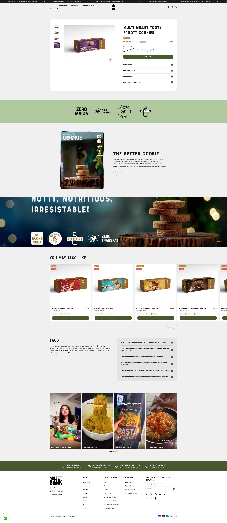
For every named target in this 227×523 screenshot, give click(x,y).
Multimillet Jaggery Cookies (147, 308)
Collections (63, 5)
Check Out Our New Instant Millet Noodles (22, 2)
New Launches (87, 486)
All (84, 505)
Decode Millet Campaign (111, 505)
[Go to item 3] (57, 39)
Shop (51, 5)
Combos (85, 508)
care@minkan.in (57, 495)
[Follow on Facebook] (146, 494)
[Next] (175, 419)
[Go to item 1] (57, 27)
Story (105, 482)
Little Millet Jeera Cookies (103, 308)
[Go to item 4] (57, 45)
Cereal (85, 497)
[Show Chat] (6, 518)
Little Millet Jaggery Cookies (62, 308)
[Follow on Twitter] (151, 494)
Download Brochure (110, 497)
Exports (106, 489)
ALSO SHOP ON (149, 498)
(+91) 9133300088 (57, 491)
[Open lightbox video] (65, 421)
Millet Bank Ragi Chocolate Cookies (192, 308)
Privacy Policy (129, 482)
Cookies (85, 493)
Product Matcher (88, 5)
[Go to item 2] (57, 33)
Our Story (74, 5)
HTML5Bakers (72, 516)
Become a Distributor (110, 501)
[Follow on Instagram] (155, 494)
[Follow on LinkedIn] (165, 494)
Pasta (85, 501)
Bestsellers (86, 482)
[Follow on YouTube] (160, 494)
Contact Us (107, 493)
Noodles (85, 489)
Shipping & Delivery (130, 486)
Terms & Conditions (131, 493)
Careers (106, 486)
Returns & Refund (130, 489)
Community (54, 9)
